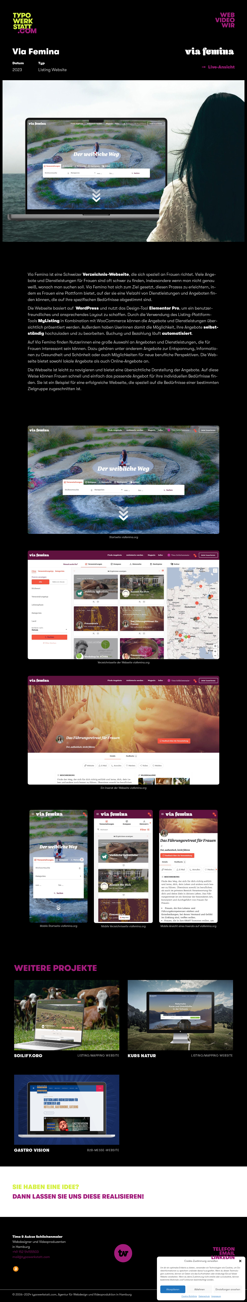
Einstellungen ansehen (228, 1289)
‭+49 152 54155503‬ (25, 1252)
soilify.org (28, 1055)
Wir (228, 25)
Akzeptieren (172, 1289)
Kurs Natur (142, 1055)
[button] (240, 1261)
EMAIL (227, 1253)
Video (225, 20)
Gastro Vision (32, 1150)
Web (227, 14)
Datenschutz (204, 1296)
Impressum (216, 1296)
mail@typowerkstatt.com (31, 1257)
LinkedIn (223, 1257)
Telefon (224, 1249)
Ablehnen (199, 1289)
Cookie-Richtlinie (189, 1296)
